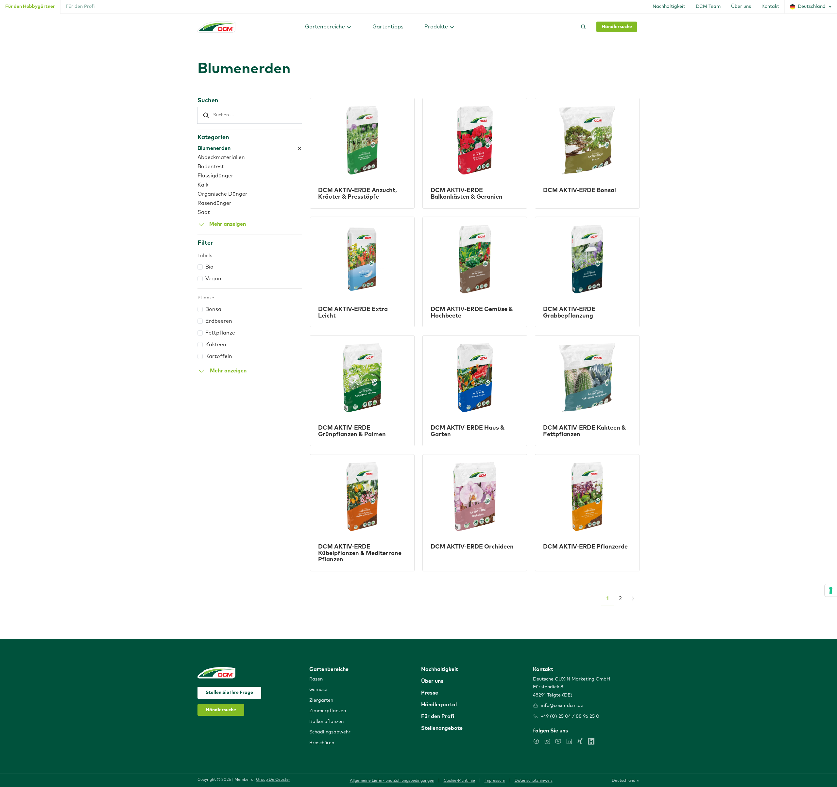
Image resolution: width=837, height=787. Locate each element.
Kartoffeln (218, 356)
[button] (328, 27)
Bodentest (210, 166)
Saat (203, 212)
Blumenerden (214, 148)
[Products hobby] (299, 148)
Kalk (202, 185)
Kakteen (215, 344)
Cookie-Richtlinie (459, 781)
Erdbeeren (218, 321)
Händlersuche (617, 27)
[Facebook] (536, 741)
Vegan (213, 278)
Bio (209, 267)
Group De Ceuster (273, 780)
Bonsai (214, 309)
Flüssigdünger (215, 175)
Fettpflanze (220, 333)
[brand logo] (216, 27)
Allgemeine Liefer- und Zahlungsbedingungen (392, 781)
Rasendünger (214, 203)
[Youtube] (558, 741)
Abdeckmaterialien (221, 157)
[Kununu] (591, 741)
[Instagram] (547, 741)
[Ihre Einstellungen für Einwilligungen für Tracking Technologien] (831, 590)
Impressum (495, 781)
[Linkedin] (569, 741)
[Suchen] (582, 27)
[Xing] (580, 741)
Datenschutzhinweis (534, 781)
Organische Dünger (222, 194)
